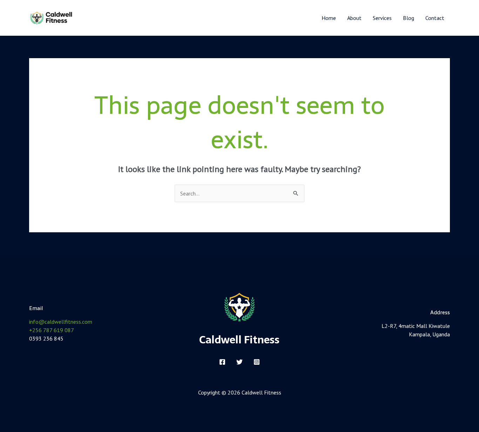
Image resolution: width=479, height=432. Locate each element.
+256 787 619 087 (51, 330)
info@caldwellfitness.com (60, 321)
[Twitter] (239, 362)
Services (382, 17)
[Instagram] (257, 362)
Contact (434, 17)
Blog (408, 17)
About (354, 17)
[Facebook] (222, 362)
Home (329, 17)
